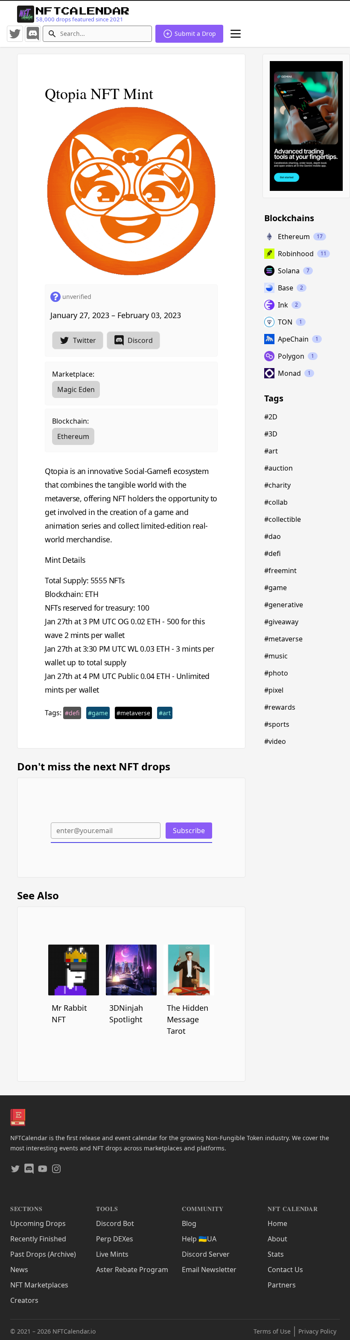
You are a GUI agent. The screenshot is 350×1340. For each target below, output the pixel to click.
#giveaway (281, 621)
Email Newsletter (209, 1269)
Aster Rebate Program (132, 1269)
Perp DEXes (114, 1238)
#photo (276, 673)
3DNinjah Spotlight (126, 1013)
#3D (270, 434)
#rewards (279, 707)
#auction (278, 468)
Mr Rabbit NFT (69, 1013)
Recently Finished (38, 1238)
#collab (276, 502)
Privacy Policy (317, 1331)
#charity (277, 485)
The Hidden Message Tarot (187, 1019)
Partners (282, 1285)
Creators (24, 1300)
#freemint (280, 570)
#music (276, 656)
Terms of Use (272, 1331)
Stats (276, 1254)
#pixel (273, 690)
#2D (270, 416)
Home (277, 1223)
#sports (276, 724)
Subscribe (189, 830)
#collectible (282, 519)
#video (275, 741)
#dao (272, 536)
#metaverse (133, 713)
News (19, 1269)
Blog (189, 1223)
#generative (283, 604)
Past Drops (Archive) (43, 1254)
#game (98, 713)
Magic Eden (76, 389)
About (277, 1238)
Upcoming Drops (38, 1223)
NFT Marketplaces (39, 1285)
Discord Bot (115, 1223)
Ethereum (73, 436)
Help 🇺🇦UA (199, 1238)
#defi (72, 713)
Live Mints (112, 1254)
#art (165, 713)
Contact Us (285, 1269)
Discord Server (206, 1254)
